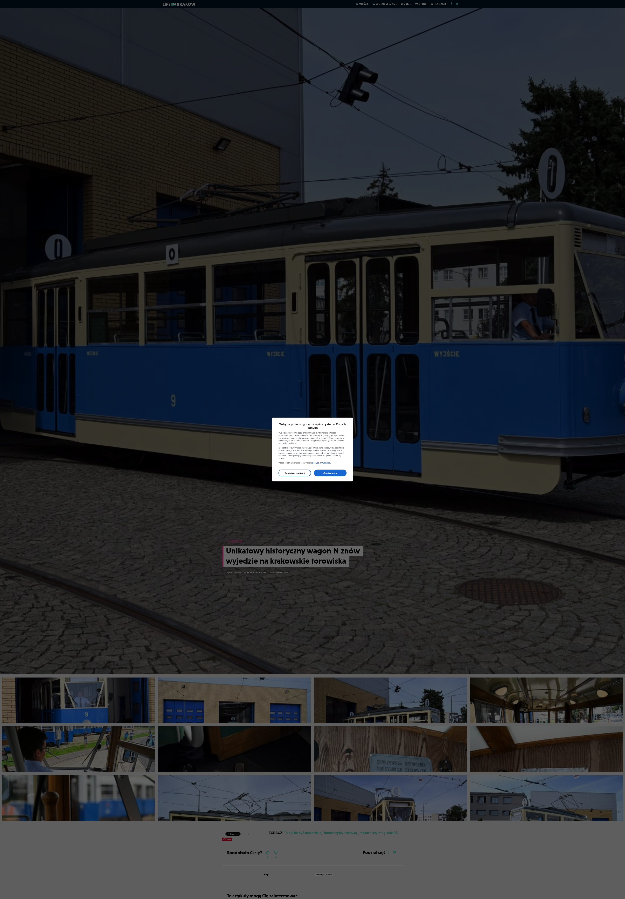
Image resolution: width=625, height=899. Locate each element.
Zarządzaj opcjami (295, 473)
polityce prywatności (321, 463)
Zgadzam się (330, 473)
